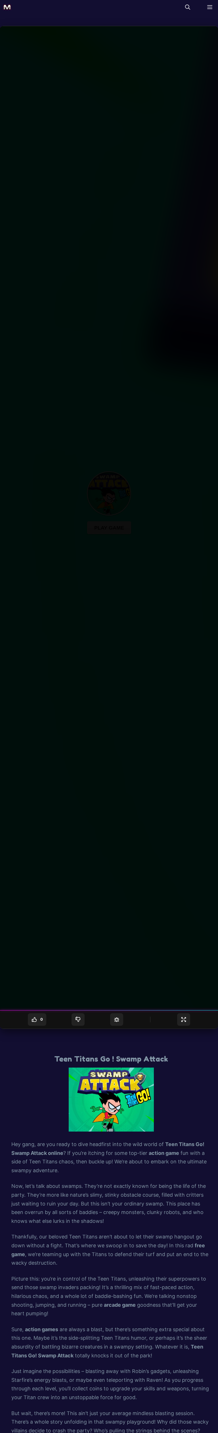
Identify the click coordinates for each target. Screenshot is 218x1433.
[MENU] (208, 7)
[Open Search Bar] (188, 7)
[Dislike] (78, 1019)
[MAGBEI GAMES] (7, 7)
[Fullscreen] (183, 1019)
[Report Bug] (116, 1019)
